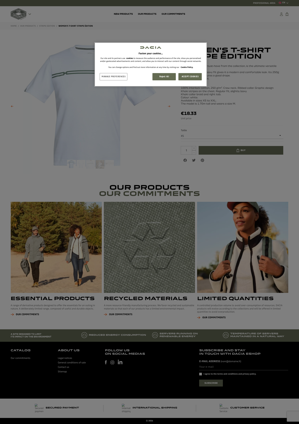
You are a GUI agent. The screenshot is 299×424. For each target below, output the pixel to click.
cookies (129, 58)
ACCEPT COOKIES (190, 76)
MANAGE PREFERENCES (113, 76)
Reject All (164, 76)
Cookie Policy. (187, 67)
